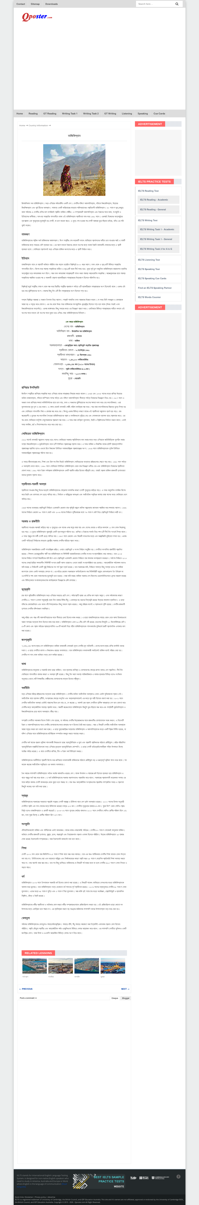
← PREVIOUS (25, 988)
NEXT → (125, 988)
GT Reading (49, 113)
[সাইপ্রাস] (34, 966)
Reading (33, 113)
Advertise (51, 1197)
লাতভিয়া (51, 976)
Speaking (143, 113)
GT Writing (110, 113)
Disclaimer (29, 1197)
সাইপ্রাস (25, 976)
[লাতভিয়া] (60, 966)
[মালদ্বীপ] (86, 966)
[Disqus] (74, 1042)
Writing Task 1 (69, 113)
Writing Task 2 (91, 113)
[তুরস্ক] (113, 966)
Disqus (115, 998)
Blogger (125, 998)
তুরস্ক (102, 976)
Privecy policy (40, 1197)
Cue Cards (159, 113)
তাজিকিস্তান (74, 135)
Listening (127, 113)
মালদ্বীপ (77, 976)
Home (19, 113)
